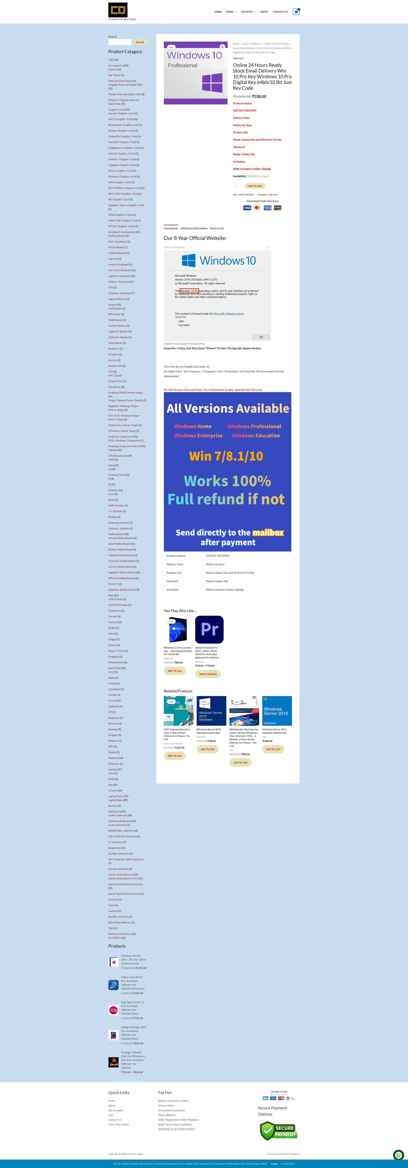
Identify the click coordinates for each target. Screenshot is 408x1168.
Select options (208, 673)
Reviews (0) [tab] (217, 228)
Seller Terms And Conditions (175, 1124)
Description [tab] (171, 228)
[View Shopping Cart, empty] (296, 12)
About (264, 11)
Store (245, 43)
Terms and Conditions (171, 1110)
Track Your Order (118, 1124)
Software (256, 43)
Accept (274, 1163)
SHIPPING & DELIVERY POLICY (176, 1129)
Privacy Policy (166, 1105)
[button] (222, 47)
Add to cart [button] (175, 670)
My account (115, 1110)
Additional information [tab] (194, 228)
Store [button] (229, 11)
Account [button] (247, 11)
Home (218, 11)
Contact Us (280, 11)
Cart (110, 1115)
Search (112, 36)
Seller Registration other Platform (178, 1119)
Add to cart (255, 185)
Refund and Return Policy (173, 1100)
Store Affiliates (166, 1115)
